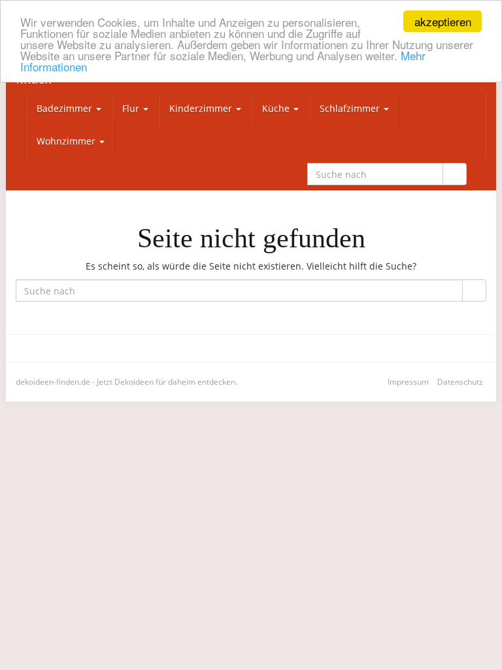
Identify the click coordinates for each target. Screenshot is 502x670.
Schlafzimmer (351, 108)
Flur (132, 108)
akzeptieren (442, 21)
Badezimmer (66, 108)
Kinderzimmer (202, 108)
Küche (277, 108)
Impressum (408, 381)
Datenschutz (460, 381)
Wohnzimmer (67, 141)
